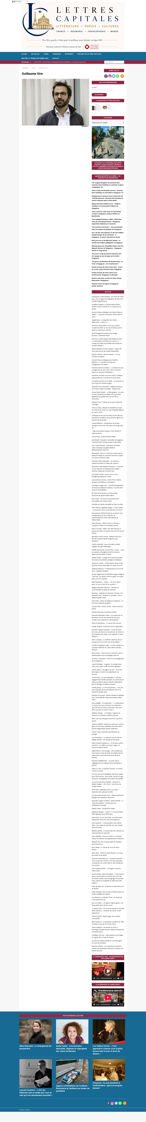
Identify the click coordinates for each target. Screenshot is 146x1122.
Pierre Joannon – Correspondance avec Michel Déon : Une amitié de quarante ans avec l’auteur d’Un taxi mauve (107, 825)
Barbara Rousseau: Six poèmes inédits (104, 612)
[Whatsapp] (117, 76)
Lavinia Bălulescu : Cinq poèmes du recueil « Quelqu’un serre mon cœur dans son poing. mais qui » (107, 425)
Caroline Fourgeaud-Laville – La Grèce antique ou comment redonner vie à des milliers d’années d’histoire (107, 647)
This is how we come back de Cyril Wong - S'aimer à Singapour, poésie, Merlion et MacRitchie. (107, 214)
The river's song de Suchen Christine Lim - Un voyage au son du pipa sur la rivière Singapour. (107, 256)
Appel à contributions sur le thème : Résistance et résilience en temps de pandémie (72, 1088)
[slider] (106, 978)
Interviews (69, 54)
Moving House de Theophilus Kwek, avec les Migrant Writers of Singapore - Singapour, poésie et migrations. (107, 248)
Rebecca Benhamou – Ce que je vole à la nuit (106, 623)
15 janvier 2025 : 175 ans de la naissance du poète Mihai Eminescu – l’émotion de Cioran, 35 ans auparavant (108, 911)
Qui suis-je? (35, 54)
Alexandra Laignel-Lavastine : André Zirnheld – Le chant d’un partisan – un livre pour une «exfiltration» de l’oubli (107, 803)
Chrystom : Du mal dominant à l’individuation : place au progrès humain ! (107, 1085)
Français (18, 1)
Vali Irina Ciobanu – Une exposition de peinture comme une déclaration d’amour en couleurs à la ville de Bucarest (107, 948)
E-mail (94, 87)
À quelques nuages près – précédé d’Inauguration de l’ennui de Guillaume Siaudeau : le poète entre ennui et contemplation (107, 487)
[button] (108, 971)
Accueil (24, 54)
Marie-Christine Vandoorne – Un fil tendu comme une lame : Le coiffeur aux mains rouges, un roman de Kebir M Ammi (107, 745)
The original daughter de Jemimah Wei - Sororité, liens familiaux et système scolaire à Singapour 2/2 (108, 185)
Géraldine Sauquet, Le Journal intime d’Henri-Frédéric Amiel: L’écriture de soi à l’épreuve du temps (106, 307)
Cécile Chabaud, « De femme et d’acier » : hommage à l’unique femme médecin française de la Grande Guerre (108, 929)
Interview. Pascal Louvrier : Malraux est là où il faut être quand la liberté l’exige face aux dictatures (106, 539)
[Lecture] (94, 978)
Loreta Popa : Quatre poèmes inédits (104, 436)
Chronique (57, 54)
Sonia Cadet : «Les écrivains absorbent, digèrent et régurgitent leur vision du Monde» (71, 1048)
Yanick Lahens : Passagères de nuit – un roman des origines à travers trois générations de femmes (107, 672)
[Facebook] (106, 76)
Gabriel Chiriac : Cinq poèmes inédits (103, 808)
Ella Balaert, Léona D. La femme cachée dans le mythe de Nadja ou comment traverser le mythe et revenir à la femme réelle (107, 455)
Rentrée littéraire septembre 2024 (34, 58)
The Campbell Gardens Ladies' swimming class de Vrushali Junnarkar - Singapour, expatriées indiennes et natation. (106, 221)
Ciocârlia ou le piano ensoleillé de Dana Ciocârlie (107, 504)
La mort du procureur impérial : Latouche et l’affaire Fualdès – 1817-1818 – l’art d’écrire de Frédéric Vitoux (106, 784)
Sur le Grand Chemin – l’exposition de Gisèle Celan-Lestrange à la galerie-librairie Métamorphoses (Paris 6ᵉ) (106, 447)
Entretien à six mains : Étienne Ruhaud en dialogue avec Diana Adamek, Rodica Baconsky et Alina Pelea (108, 697)
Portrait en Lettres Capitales (89, 54)
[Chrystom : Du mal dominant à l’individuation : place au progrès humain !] (110, 1070)
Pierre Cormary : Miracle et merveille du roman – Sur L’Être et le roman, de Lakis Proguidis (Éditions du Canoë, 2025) (108, 410)
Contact (55, 58)
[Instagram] (110, 76)
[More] (122, 76)
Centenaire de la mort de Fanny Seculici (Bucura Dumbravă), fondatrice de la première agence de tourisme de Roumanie (107, 418)
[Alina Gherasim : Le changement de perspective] (36, 1031)
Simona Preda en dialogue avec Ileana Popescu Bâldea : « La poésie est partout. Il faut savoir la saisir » (107, 314)
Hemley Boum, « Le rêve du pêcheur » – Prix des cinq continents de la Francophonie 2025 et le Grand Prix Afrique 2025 (107, 690)
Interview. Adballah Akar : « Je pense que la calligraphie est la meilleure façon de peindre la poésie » (107, 763)
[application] (108, 971)
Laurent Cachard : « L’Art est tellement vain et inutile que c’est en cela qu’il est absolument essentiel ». (36, 1092)
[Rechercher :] (114, 62)
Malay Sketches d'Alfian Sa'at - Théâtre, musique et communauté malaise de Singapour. (106, 206)
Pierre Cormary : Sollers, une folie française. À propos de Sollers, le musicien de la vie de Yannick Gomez (108, 531)
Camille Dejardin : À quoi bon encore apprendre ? (107, 626)
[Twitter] (113, 76)
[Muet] (118, 978)
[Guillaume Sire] (55, 124)
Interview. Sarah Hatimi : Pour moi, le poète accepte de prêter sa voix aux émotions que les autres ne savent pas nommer (107, 328)
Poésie (46, 54)
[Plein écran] (122, 978)
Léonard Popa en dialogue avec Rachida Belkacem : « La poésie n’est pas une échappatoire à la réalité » (105, 362)
